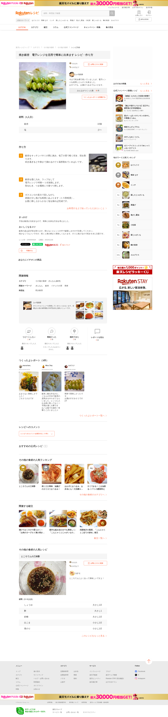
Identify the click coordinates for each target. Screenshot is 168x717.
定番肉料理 (64, 671)
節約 (75, 678)
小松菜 (88, 20)
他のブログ (66, 245)
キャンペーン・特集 (92, 27)
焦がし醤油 (80, 20)
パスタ (63, 678)
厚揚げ (72, 20)
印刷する (29, 251)
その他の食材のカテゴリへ (92, 494)
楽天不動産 (93, 675)
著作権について (73, 702)
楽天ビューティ (95, 678)
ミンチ (51, 20)
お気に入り (139, 15)
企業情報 (49, 702)
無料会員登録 (144, 19)
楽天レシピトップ (22, 47)
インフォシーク (113, 7)
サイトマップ (38, 675)
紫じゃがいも (96, 20)
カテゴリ (34, 27)
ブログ (108, 671)
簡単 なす (44, 20)
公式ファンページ (71, 27)
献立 (46, 27)
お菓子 (63, 682)
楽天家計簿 (126, 7)
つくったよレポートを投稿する (94, 97)
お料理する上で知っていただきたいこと (86, 208)
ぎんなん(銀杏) (54, 281)
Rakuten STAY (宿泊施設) (115, 678)
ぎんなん (39, 286)
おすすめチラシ (137, 7)
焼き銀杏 (39, 290)
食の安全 (109, 27)
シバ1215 (37, 303)
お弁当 (76, 671)
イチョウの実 (56, 286)
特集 (17, 689)
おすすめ (22, 27)
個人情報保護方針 (61, 702)
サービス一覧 (57, 712)
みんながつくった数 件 (88, 91)
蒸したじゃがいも (62, 20)
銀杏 (26, 124)
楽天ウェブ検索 (111, 675)
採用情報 (84, 702)
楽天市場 (149, 7)
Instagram (141, 678)
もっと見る (144, 84)
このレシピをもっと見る (93, 636)
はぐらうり (36, 20)
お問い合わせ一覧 (72, 712)
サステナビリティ (89, 712)
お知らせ (37, 689)
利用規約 (37, 682)
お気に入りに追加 (97, 64)
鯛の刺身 (106, 20)
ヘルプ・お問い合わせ (41, 678)
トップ (18, 671)
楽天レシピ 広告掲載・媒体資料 (99, 702)
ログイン (149, 15)
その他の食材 (49, 47)
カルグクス (115, 20)
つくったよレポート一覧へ (92, 415)
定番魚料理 (64, 675)
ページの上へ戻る (148, 661)
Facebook (141, 671)
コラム (55, 27)
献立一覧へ (99, 538)
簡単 (66, 286)
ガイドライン (38, 685)
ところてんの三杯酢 (30, 556)
